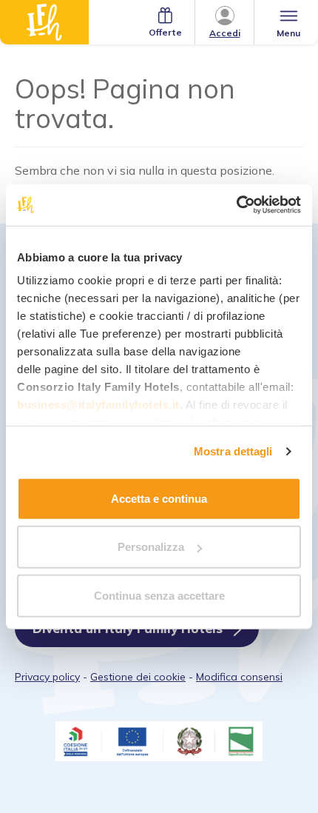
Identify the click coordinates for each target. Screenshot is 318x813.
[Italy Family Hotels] (44, 22)
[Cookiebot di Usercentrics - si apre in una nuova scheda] (236, 205)
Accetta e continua (159, 498)
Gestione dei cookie (138, 676)
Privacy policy (47, 676)
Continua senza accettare (159, 595)
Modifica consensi (239, 676)
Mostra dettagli (233, 451)
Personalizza (151, 547)
